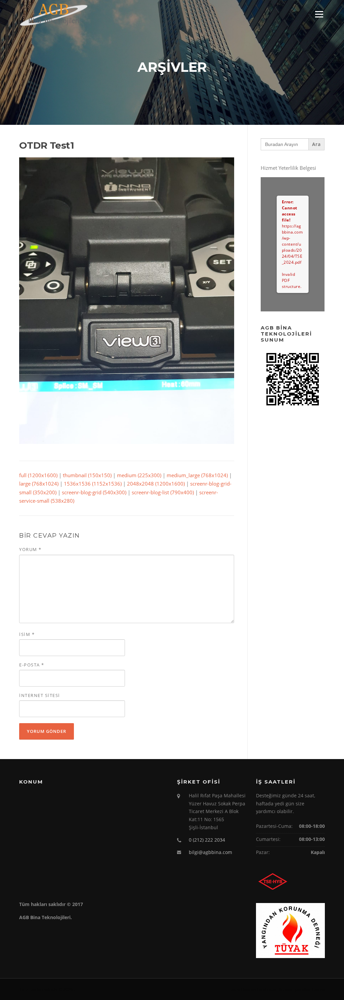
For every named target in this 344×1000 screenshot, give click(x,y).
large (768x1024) (38, 483)
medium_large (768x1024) (197, 475)
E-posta (31, 665)
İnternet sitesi (39, 695)
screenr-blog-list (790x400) (163, 492)
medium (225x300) (139, 475)
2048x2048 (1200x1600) (156, 483)
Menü (319, 14)
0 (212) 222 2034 (207, 840)
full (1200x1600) (38, 475)
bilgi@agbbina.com (210, 852)
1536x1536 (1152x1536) (93, 483)
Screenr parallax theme (302, 989)
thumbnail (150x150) (87, 475)
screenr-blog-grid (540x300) (94, 492)
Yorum (30, 549)
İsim (27, 634)
